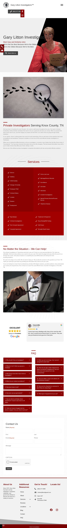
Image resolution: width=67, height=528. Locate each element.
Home (22, 492)
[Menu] (62, 5)
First (7, 434)
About (22, 495)
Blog (21, 510)
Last (35, 434)
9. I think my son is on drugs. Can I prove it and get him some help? (48, 360)
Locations (23, 506)
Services (22, 499)
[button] (22, 11)
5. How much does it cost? (12, 387)
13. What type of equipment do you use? (47, 393)
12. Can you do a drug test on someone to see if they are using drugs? (48, 387)
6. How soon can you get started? (13, 393)
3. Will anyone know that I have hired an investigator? (15, 374)
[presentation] (18, 462)
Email (10, 438)
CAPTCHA (9, 457)
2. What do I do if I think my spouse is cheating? (14, 366)
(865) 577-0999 (41, 488)
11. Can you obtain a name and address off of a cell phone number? (48, 379)
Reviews (22, 503)
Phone (36, 438)
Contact (22, 514)
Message (8, 445)
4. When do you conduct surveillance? (15, 381)
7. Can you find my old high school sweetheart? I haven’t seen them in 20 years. (15, 400)
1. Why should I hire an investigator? (14, 360)
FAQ (21, 517)
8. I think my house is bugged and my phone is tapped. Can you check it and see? (16, 408)
